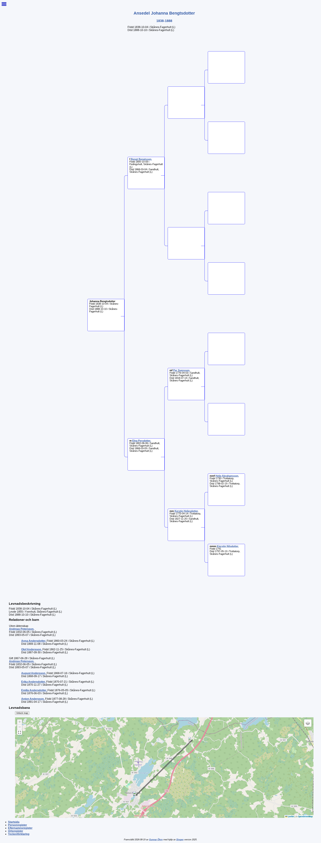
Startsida (13, 822)
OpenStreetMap (305, 816)
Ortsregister (15, 831)
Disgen (180, 839)
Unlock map (22, 713)
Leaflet (290, 816)
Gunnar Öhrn (156, 839)
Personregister (17, 825)
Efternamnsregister (20, 828)
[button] (190, 739)
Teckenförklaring (18, 834)
